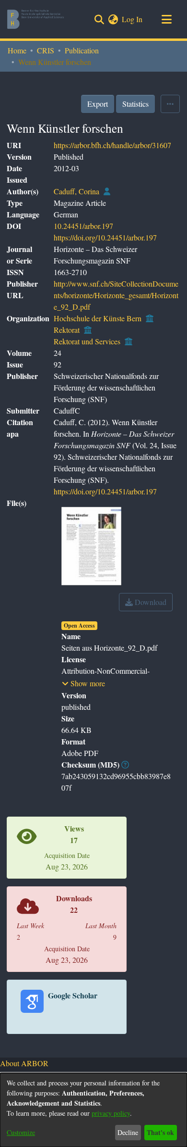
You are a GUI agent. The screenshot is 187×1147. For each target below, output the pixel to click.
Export (97, 104)
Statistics (135, 104)
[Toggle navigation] (166, 19)
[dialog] (93, 1110)
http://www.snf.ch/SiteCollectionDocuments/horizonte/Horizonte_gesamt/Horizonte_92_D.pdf (116, 295)
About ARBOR (24, 1063)
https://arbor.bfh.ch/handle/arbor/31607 (112, 145)
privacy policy (111, 1113)
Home (17, 50)
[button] (83, 683)
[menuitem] (113, 19)
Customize (21, 1132)
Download (149, 602)
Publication (82, 50)
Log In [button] (132, 19)
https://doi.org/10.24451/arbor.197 (105, 237)
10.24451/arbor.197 (83, 226)
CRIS (45, 50)
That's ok (160, 1132)
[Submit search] (99, 19)
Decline (127, 1132)
